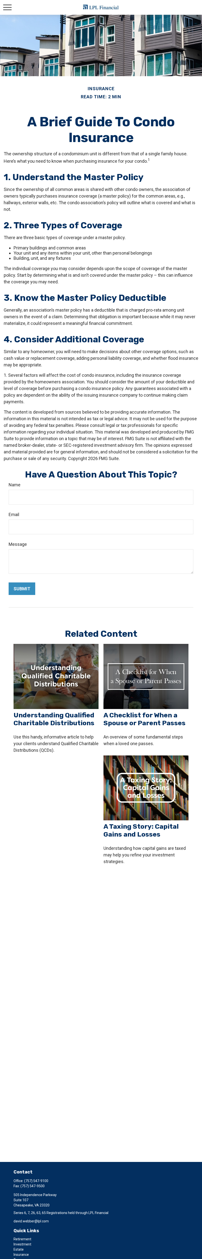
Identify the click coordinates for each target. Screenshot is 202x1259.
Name (14, 484)
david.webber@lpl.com (31, 1221)
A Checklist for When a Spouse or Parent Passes (144, 719)
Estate (19, 1249)
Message (18, 544)
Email (14, 514)
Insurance (21, 1255)
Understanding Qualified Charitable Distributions (54, 719)
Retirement (22, 1239)
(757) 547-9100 (36, 1181)
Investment (22, 1244)
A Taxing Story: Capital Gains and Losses (141, 830)
